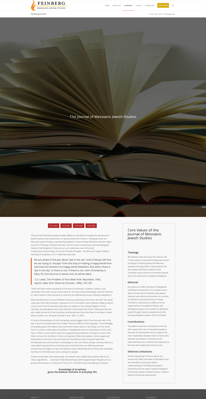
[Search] (172, 5)
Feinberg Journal (38, 14)
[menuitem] (107, 5)
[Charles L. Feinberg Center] (49, 5)
